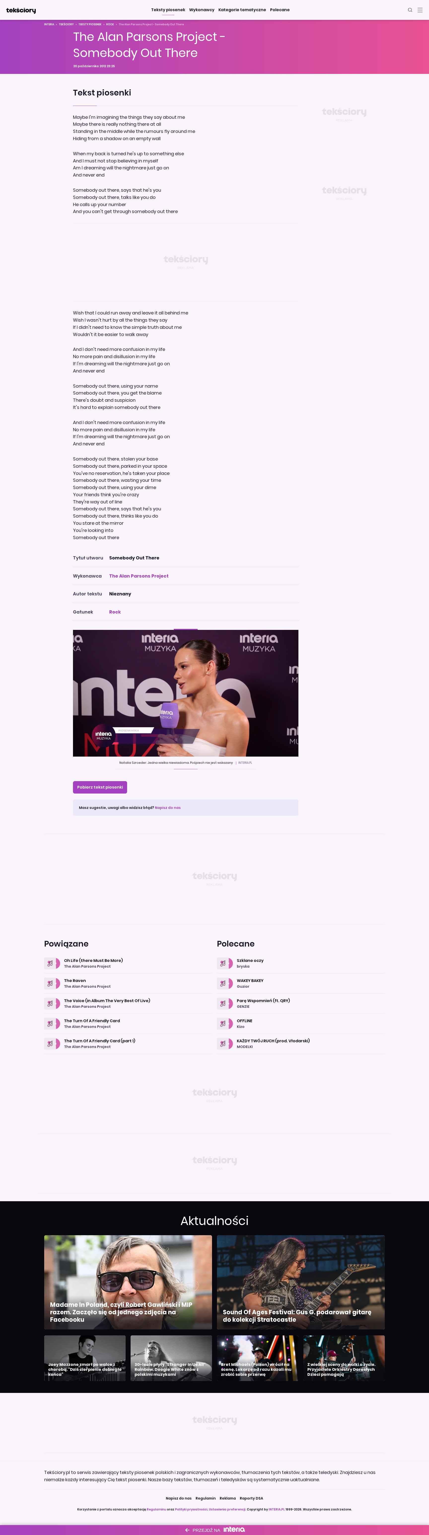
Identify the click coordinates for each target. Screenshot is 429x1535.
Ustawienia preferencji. (227, 1509)
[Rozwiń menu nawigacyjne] (420, 10)
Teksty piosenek (90, 24)
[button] (168, 10)
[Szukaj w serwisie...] (410, 10)
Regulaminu (156, 1509)
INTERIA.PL (277, 1509)
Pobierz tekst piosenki (100, 787)
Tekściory (66, 24)
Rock (110, 24)
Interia (49, 24)
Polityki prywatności (191, 1509)
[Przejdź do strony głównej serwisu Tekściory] (21, 10)
